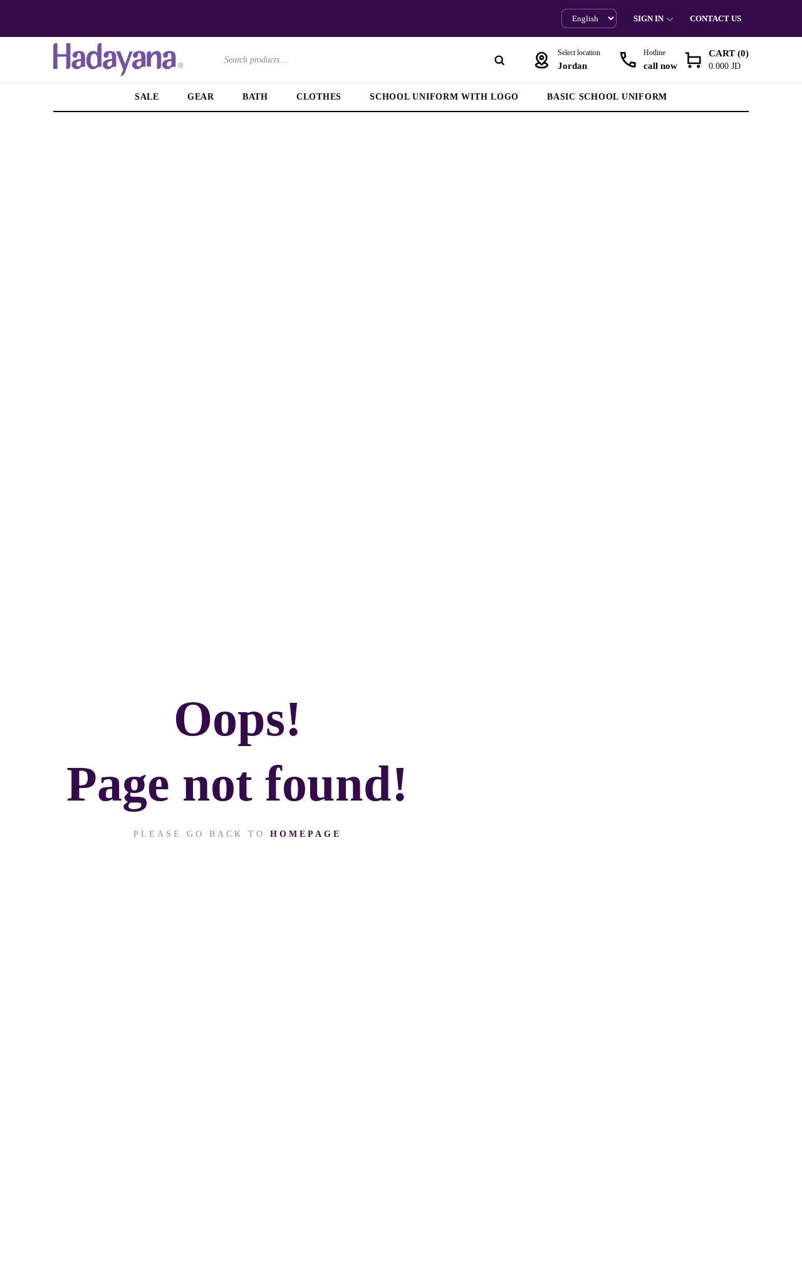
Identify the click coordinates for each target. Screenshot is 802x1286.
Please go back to (237, 834)
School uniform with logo (444, 96)
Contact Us (715, 18)
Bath (255, 96)
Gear (200, 96)
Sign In (648, 18)
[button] (716, 60)
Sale (147, 96)
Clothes (318, 96)
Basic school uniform (607, 96)
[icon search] (499, 60)
